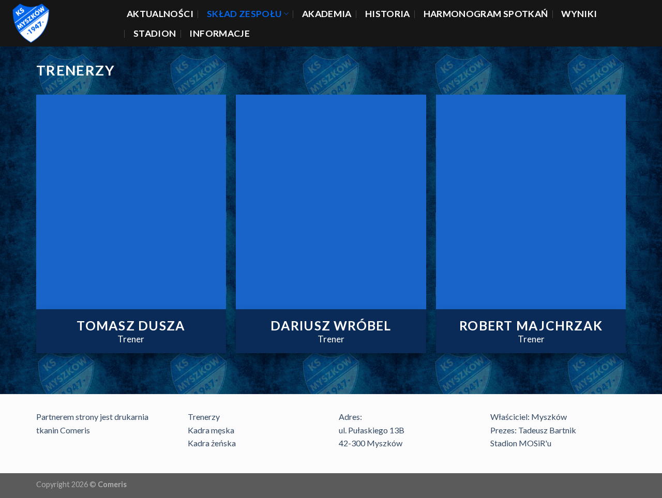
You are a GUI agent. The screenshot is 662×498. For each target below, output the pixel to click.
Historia (387, 13)
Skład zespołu (244, 13)
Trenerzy (204, 416)
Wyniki (579, 13)
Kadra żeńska (212, 443)
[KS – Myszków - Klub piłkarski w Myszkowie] (59, 23)
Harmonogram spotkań (486, 13)
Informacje (219, 33)
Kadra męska (211, 430)
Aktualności (160, 13)
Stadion (154, 33)
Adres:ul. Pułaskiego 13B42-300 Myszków (371, 430)
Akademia (327, 13)
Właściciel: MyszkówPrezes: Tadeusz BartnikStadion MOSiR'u (533, 430)
